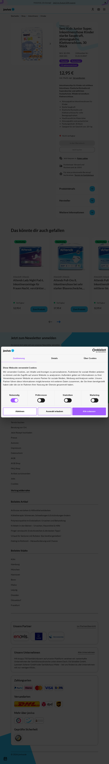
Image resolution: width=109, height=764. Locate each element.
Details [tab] (54, 358)
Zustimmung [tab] (19, 358)
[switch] (41, 400)
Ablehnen (19, 411)
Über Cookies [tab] (90, 358)
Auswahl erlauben (54, 411)
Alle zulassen (89, 411)
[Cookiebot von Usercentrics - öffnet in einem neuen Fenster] (94, 351)
